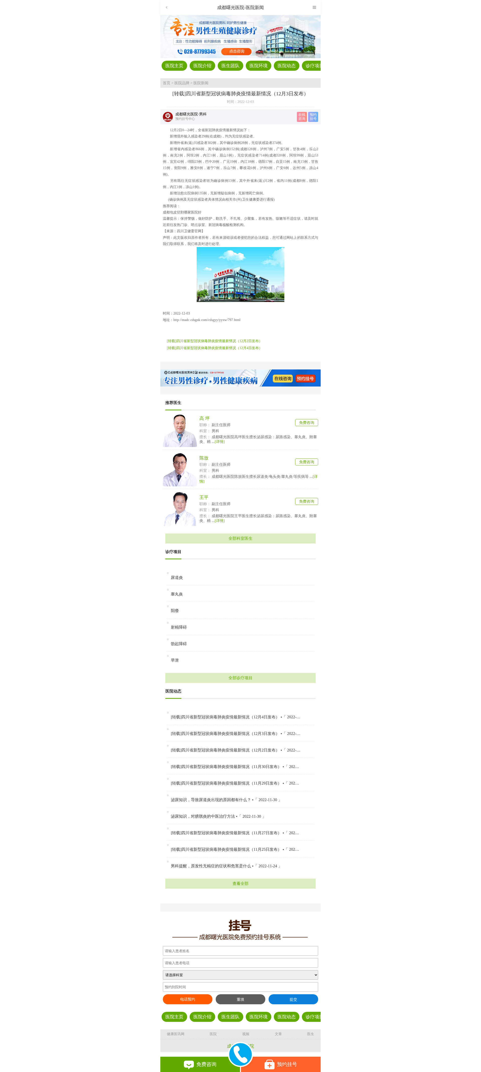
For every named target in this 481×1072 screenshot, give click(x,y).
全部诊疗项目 (240, 678)
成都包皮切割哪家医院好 (182, 212)
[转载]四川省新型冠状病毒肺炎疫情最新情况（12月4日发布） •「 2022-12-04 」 (236, 717)
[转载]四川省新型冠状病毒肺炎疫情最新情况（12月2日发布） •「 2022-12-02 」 (236, 750)
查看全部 (240, 883)
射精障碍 (179, 627)
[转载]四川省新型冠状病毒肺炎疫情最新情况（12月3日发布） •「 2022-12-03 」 (236, 733)
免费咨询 (306, 423)
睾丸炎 (177, 594)
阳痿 (175, 610)
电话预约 (187, 999)
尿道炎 (177, 577)
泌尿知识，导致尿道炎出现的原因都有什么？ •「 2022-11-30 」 (226, 800)
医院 (213, 1034)
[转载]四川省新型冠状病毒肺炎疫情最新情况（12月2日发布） (214, 341)
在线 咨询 (301, 117)
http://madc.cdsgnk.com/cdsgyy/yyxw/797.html (207, 320)
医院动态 (287, 65)
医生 (310, 1034)
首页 (166, 83)
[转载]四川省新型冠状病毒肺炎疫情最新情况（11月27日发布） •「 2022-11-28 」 (236, 833)
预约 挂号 (313, 117)
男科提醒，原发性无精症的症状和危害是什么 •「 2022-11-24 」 (226, 866)
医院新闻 (200, 83)
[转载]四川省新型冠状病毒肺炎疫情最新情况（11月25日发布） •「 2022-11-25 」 (236, 849)
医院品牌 (181, 83)
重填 (240, 999)
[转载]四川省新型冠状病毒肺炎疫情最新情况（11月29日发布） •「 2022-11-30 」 (236, 783)
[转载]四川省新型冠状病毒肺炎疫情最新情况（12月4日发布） (214, 348)
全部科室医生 (240, 538)
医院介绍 (202, 65)
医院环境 (259, 65)
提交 (293, 999)
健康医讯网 (175, 1034)
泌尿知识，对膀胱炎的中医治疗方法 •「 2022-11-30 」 (218, 816)
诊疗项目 (315, 65)
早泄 (175, 660)
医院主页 (174, 65)
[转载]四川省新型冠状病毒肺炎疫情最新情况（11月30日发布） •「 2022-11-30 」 (236, 766)
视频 (245, 1034)
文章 (278, 1034)
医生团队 (230, 65)
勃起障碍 (179, 644)
